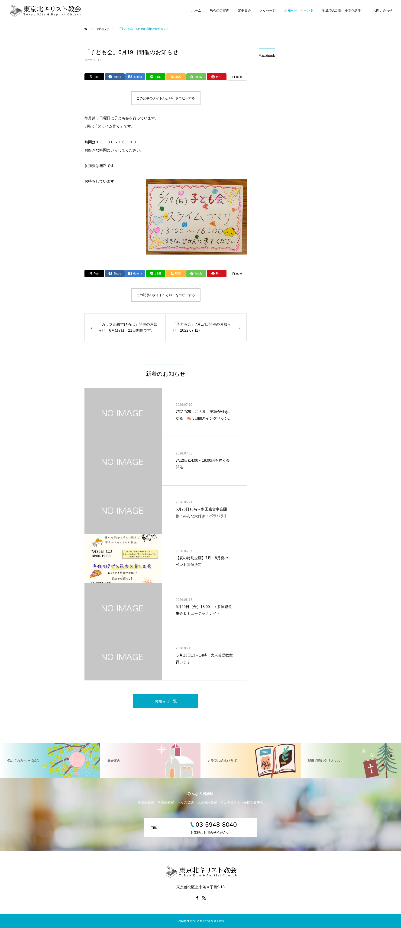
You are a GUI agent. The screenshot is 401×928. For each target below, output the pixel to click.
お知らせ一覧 (166, 701)
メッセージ (267, 10)
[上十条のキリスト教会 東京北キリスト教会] (45, 10)
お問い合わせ (382, 10)
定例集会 (244, 10)
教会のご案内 (219, 10)
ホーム (196, 10)
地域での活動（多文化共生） (343, 10)
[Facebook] (197, 897)
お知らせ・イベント (299, 10)
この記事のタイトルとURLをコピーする (165, 98)
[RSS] (204, 897)
